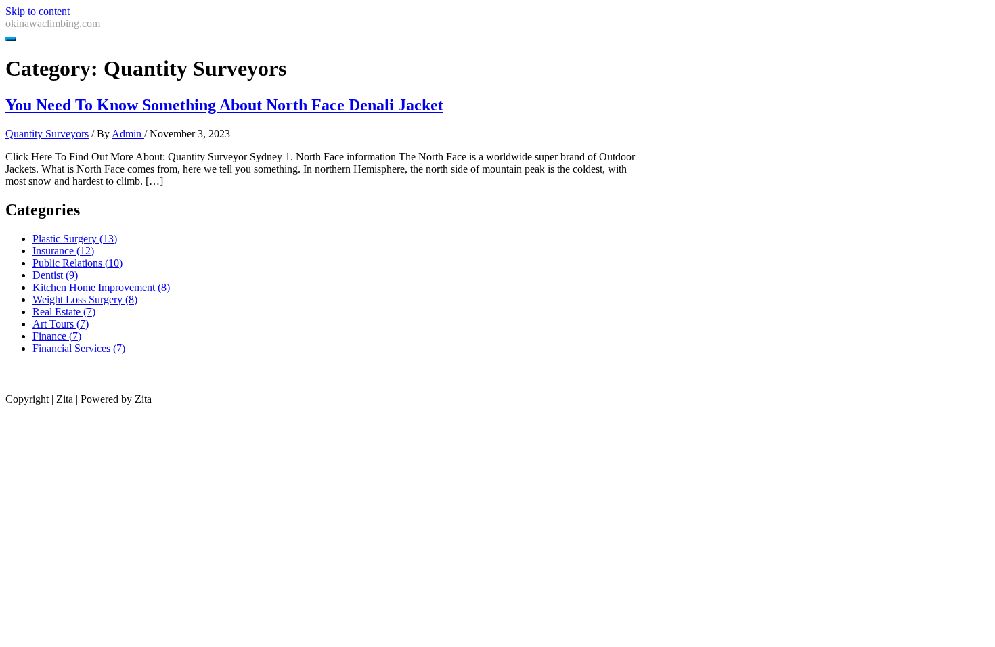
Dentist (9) (55, 275)
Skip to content (37, 11)
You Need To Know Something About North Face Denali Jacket (224, 105)
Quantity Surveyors (47, 133)
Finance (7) (56, 336)
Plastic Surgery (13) (74, 238)
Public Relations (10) (77, 263)
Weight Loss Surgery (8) (84, 299)
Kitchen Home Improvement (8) (101, 287)
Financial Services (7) (78, 348)
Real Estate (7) (63, 311)
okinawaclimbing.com (52, 23)
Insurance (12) (63, 250)
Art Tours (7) (60, 324)
